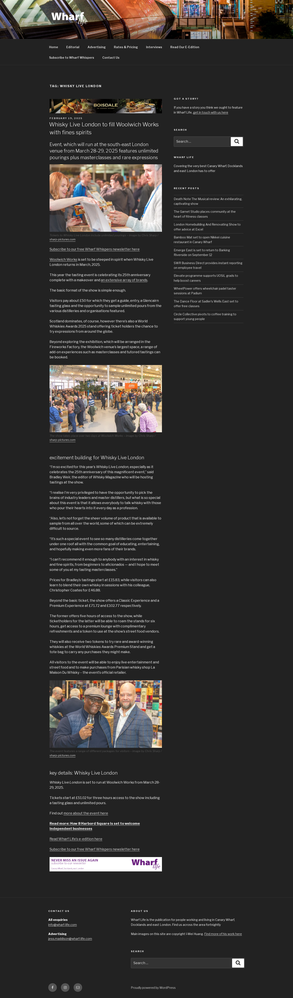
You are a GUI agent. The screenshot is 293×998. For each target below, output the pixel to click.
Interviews (154, 47)
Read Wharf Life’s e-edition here (76, 839)
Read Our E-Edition (184, 47)
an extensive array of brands (124, 280)
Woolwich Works (63, 259)
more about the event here (85, 813)
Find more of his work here (223, 934)
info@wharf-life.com (62, 924)
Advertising (97, 47)
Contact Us (110, 57)
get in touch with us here (210, 112)
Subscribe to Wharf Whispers (71, 57)
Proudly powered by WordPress (153, 987)
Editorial (72, 47)
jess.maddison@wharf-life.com (70, 938)
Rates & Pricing (126, 47)
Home (53, 47)
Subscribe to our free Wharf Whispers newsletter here (95, 249)
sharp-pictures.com (63, 239)
